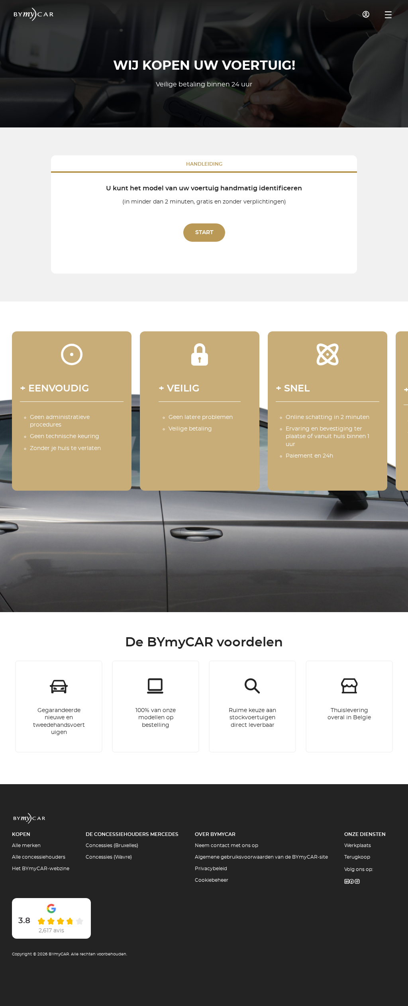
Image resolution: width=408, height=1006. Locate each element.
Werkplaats (357, 845)
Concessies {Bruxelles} (112, 845)
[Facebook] (352, 882)
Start (204, 232)
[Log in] (366, 14)
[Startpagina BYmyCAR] (34, 14)
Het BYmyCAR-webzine (40, 868)
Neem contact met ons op (226, 845)
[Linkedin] (346, 882)
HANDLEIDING (204, 164)
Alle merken (26, 845)
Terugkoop (357, 857)
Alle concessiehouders (38, 857)
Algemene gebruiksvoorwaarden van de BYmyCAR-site (261, 857)
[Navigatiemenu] (388, 15)
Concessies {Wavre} (109, 857)
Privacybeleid (211, 868)
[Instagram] (357, 882)
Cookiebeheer (211, 880)
